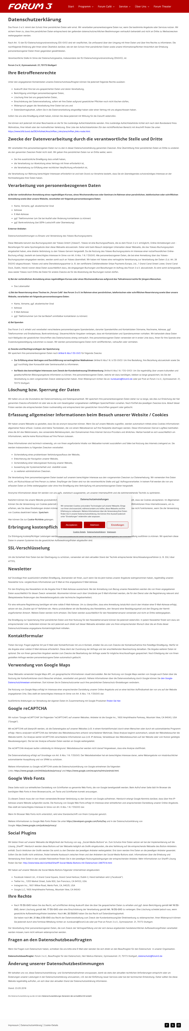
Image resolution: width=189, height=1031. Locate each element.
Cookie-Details (79, 532)
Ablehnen (94, 525)
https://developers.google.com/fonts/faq (86, 821)
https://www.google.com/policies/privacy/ (36, 825)
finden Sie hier (113, 700)
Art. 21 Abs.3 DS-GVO (40, 917)
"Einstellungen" (71, 516)
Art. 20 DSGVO (70, 913)
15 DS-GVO (25, 905)
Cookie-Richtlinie (35, 519)
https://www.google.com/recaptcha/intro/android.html (92, 770)
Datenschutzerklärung (87, 514)
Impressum (111, 532)
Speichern (43, 512)
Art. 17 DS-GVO (50, 909)
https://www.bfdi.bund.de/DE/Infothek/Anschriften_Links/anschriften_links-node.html (49, 131)
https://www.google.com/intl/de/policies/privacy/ (37, 770)
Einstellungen (117, 525)
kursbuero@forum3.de (121, 379)
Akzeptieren (71, 525)
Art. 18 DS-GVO (114, 909)
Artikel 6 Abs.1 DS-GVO (69, 353)
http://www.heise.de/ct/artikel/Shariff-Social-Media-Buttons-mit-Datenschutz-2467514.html (67, 863)
